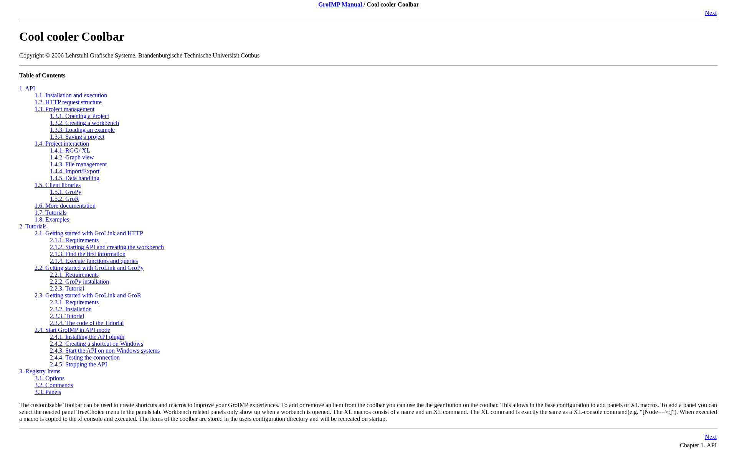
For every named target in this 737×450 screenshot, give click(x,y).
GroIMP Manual (341, 4)
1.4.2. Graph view (72, 157)
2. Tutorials (32, 226)
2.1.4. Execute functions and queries (94, 261)
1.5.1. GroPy (65, 192)
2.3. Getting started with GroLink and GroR (88, 295)
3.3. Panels (48, 392)
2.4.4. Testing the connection (85, 357)
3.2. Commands (54, 385)
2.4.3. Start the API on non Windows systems (105, 350)
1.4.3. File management (78, 164)
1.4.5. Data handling (74, 178)
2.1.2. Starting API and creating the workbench (107, 247)
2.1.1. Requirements (74, 240)
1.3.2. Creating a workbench (84, 123)
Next (711, 13)
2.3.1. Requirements (74, 302)
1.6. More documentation (65, 205)
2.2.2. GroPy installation (79, 281)
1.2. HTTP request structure (68, 102)
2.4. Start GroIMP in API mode (72, 330)
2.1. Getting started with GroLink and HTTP (89, 233)
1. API (27, 88)
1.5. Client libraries (58, 185)
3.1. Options (49, 378)
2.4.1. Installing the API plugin (87, 336)
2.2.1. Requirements (74, 274)
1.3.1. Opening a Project (79, 116)
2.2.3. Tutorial (67, 288)
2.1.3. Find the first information (88, 254)
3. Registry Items (39, 371)
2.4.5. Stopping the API (78, 364)
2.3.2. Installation (71, 309)
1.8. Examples (52, 219)
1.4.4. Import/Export (74, 171)
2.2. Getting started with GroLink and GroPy (89, 267)
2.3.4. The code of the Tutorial (87, 323)
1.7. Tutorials (50, 212)
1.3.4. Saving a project (77, 136)
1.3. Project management (64, 109)
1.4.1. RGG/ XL (70, 150)
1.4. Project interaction (62, 143)
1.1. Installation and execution (71, 95)
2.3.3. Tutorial (67, 316)
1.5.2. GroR (64, 198)
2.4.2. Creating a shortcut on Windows (96, 343)
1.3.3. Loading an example (82, 129)
